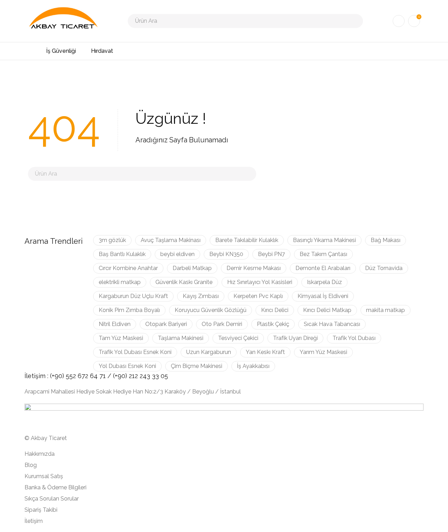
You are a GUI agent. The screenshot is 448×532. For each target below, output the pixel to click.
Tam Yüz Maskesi (121, 338)
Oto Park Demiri (222, 324)
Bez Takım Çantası (323, 254)
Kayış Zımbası (201, 296)
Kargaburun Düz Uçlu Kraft (133, 296)
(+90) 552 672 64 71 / (81, 376)
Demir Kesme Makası (253, 268)
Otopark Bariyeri (166, 324)
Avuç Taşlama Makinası (171, 240)
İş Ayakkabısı (253, 366)
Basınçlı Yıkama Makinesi (324, 240)
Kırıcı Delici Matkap (327, 310)
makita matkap (385, 310)
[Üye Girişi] (399, 21)
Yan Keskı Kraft (265, 352)
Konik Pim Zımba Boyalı (129, 310)
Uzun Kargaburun (208, 352)
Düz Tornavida (383, 268)
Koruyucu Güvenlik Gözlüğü (210, 310)
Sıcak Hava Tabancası (332, 324)
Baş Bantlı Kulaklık (122, 254)
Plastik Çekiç (273, 324)
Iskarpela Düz (324, 282)
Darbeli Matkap (192, 268)
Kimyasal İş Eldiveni (323, 296)
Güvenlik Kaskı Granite (183, 282)
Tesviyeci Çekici (238, 338)
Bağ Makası (385, 240)
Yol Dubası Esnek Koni (127, 366)
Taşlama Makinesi (180, 338)
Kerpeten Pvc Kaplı (258, 296)
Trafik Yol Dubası (354, 338)
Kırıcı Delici (274, 310)
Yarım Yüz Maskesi (323, 352)
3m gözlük (112, 240)
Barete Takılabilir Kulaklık (246, 240)
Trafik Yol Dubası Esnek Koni (135, 352)
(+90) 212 (126, 376)
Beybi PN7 (271, 254)
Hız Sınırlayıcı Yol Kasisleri (259, 282)
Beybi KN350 (226, 254)
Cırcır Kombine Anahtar (128, 268)
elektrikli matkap (120, 282)
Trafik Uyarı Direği (295, 338)
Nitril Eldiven (115, 324)
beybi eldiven (177, 254)
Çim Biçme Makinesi (196, 366)
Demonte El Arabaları (322, 268)
